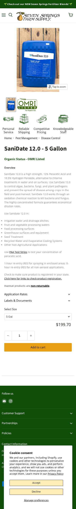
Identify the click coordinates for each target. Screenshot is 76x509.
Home (8, 138)
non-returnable (40, 285)
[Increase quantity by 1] (31, 335)
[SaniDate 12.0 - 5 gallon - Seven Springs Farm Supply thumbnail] (27, 105)
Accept (36, 482)
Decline (36, 491)
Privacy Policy (55, 473)
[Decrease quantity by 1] (7, 335)
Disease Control (50, 138)
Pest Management (26, 138)
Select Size (10, 309)
